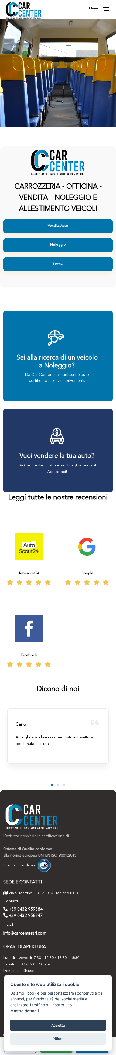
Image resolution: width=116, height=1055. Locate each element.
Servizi (58, 263)
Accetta (58, 1025)
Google (87, 573)
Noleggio (58, 245)
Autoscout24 (29, 573)
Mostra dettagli (24, 1010)
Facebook (29, 655)
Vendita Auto (58, 226)
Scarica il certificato (19, 865)
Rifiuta (58, 1039)
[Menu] (109, 10)
